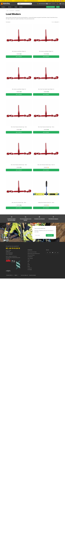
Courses (20, 6)
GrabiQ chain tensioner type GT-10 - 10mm (46, 202)
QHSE (29, 264)
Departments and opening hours (34, 253)
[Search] (24, 4)
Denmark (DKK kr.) (9, 275)
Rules (29, 266)
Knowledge (30, 269)
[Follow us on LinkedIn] (58, 252)
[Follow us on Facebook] (47, 252)
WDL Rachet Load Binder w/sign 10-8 (46, 51)
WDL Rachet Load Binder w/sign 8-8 (19, 51)
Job (28, 263)
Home (7, 10)
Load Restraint (11, 10)
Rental (16, 6)
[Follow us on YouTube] (52, 252)
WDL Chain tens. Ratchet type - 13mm (19, 202)
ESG (28, 261)
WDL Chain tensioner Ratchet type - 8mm (19, 126)
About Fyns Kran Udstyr (32, 251)
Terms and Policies (31, 255)
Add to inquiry (19, 56)
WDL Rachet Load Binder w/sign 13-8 (19, 89)
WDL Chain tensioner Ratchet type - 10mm (46, 126)
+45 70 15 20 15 (42, 3)
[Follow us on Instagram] (50, 252)
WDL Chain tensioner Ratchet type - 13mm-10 (46, 164)
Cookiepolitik (30, 256)
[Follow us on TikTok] (55, 252)
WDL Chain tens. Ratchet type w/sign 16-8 (46, 89)
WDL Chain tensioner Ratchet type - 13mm (19, 164)
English (16, 275)
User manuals (30, 258)
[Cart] (57, 3)
